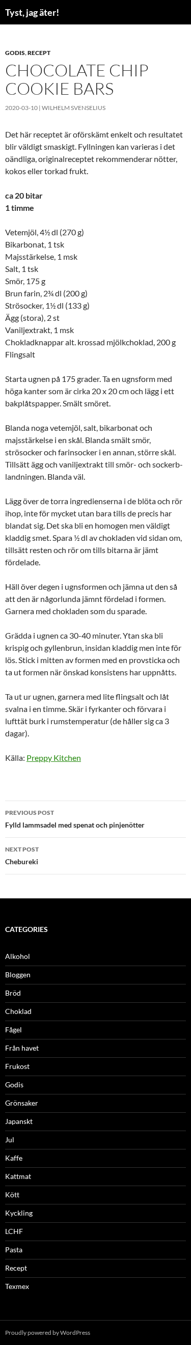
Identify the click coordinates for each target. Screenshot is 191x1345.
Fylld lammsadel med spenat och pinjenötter (75, 819)
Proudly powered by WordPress (47, 1332)
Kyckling (19, 1213)
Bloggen (18, 974)
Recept (39, 53)
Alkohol (17, 956)
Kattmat (18, 1176)
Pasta (13, 1249)
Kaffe (13, 1158)
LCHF (14, 1231)
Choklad (18, 1011)
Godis (15, 53)
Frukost (17, 1066)
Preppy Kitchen (53, 757)
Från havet (22, 1048)
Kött (12, 1194)
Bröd (13, 993)
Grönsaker (21, 1103)
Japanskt (19, 1121)
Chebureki (22, 855)
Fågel (13, 1029)
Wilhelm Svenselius (73, 108)
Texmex (17, 1286)
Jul (9, 1139)
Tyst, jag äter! (32, 12)
